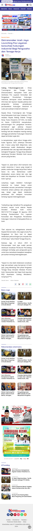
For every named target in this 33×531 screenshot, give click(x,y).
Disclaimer (16, 520)
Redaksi (7, 54)
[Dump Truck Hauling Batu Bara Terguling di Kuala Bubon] (8, 296)
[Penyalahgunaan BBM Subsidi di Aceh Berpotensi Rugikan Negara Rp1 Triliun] (25, 329)
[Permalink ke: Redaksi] (2, 55)
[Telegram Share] (26, 284)
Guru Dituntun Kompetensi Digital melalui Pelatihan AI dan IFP (7, 320)
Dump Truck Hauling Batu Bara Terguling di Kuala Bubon (7, 303)
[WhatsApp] (21, 514)
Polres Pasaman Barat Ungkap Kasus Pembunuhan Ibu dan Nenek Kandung (22, 487)
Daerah (3, 37)
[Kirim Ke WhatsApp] (30, 284)
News (8, 37)
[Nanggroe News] (9, 4)
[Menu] (2, 4)
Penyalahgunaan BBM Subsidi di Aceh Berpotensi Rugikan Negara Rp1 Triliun (24, 336)
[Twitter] (11, 514)
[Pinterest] (15, 514)
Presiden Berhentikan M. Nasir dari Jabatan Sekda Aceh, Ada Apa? (25, 320)
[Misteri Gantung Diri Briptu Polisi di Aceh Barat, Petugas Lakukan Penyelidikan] (8, 329)
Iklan (24, 522)
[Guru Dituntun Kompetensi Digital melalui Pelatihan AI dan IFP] (8, 313)
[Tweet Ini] (19, 284)
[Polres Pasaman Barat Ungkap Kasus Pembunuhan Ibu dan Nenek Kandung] (6, 487)
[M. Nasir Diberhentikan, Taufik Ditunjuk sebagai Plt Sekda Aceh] (25, 296)
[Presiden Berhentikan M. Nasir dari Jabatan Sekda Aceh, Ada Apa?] (25, 313)
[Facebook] (8, 514)
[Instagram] (18, 514)
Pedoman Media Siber (14, 522)
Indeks (8, 520)
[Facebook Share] (15, 284)
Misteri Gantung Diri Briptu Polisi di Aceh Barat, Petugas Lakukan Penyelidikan (7, 336)
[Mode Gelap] (27, 4)
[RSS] (25, 514)
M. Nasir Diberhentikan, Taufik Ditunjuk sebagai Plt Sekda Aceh (25, 303)
